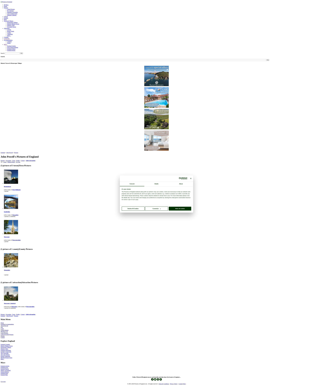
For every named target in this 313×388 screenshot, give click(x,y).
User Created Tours (12, 13)
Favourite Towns (11, 27)
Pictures (6, 7)
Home (5, 6)
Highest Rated (11, 162)
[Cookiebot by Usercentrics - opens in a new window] (180, 178)
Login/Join (6, 38)
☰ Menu (6, 5)
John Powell (9, 152)
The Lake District (5, 354)
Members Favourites (12, 12)
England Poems (11, 50)
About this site (4, 325)
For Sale (18, 162)
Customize (156, 208)
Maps (5, 19)
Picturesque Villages (12, 22)
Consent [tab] (132, 183)
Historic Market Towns (13, 24)
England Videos (11, 49)
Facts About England (12, 47)
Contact (23, 160)
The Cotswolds (4, 353)
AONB (9, 30)
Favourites (8, 160)
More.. (5, 44)
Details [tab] (157, 183)
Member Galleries (11, 15)
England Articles (11, 46)
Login (2, 328)
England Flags (4, 373)
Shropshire (7, 270)
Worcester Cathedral (9, 303)
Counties (6, 37)
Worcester (7, 237)
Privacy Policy (174, 384)
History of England (6, 370)
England (3, 152)
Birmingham (7, 186)
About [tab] (181, 183)
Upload (6, 16)
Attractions (7, 28)
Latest (4, 162)
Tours (13, 160)
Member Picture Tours (6, 357)
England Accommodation (7, 324)
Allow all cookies (180, 208)
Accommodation (8, 40)
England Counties (5, 344)
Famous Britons (5, 372)
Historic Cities (11, 25)
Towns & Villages (8, 21)
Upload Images (4, 330)
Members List (4, 331)
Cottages (9, 41)
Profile (18, 160)
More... (9, 35)
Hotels (9, 43)
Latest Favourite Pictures (7, 334)
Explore (6, 18)
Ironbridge (7, 211)
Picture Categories (5, 356)
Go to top (3, 381)
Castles (9, 32)
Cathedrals (10, 34)
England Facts (4, 367)
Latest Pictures (11, 9)
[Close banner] (190, 178)
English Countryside (6, 352)
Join (2, 327)
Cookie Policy (182, 384)
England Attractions (6, 350)
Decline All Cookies (133, 208)
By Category (10, 10)
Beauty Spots (10, 31)
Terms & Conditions (164, 384)
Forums (3, 336)
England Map (4, 375)
